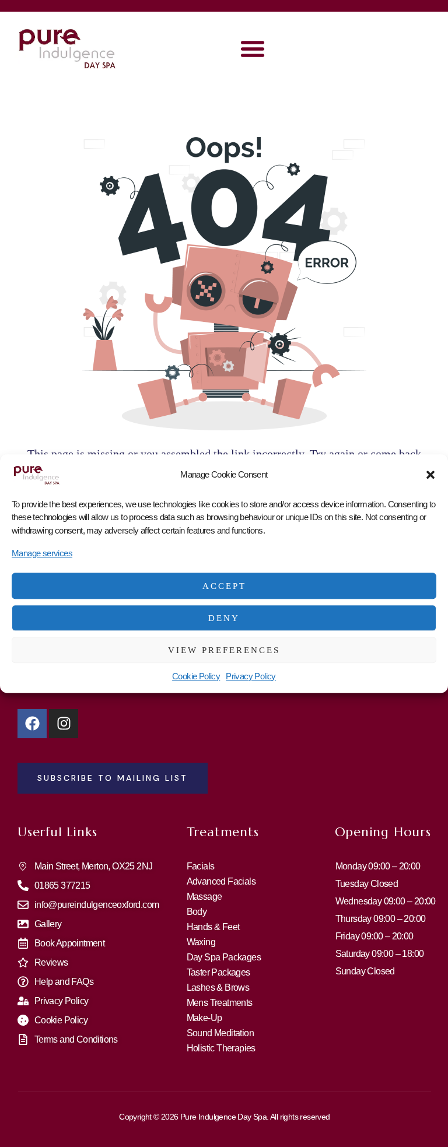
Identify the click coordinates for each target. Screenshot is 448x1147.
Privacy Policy (251, 676)
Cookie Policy (196, 676)
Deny (224, 618)
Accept (224, 586)
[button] (430, 474)
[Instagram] (63, 723)
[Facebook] (32, 723)
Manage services (42, 553)
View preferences (224, 650)
